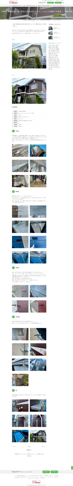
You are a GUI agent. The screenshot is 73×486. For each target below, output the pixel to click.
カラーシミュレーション (51, 55)
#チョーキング (24, 454)
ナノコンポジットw (51, 48)
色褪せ (57, 45)
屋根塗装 (56, 62)
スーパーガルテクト (53, 52)
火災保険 (50, 62)
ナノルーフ (58, 52)
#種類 (28, 454)
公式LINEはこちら (58, 2)
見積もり (57, 65)
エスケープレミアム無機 (51, 50)
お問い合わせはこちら (51, 2)
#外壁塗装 (16, 454)
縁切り (52, 57)
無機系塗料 (57, 48)
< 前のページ (14, 446)
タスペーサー (55, 57)
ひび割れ (53, 62)
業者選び (57, 47)
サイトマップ (43, 478)
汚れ (49, 65)
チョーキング (50, 67)
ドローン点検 (53, 47)
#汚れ (20, 454)
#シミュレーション (33, 454)
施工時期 (56, 55)
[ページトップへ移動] (60, 472)
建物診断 (50, 47)
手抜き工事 (54, 60)
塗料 (54, 48)
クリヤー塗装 (56, 50)
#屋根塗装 (39, 454)
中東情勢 (50, 57)
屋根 (52, 53)
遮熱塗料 (50, 53)
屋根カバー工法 (50, 60)
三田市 (59, 62)
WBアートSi (55, 53)
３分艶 (49, 52)
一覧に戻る (29, 446)
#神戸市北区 (29, 455)
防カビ (59, 67)
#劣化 (43, 454)
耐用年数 (52, 65)
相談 (54, 65)
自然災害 (58, 60)
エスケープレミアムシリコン (52, 45)
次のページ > (44, 446)
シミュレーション (55, 67)
